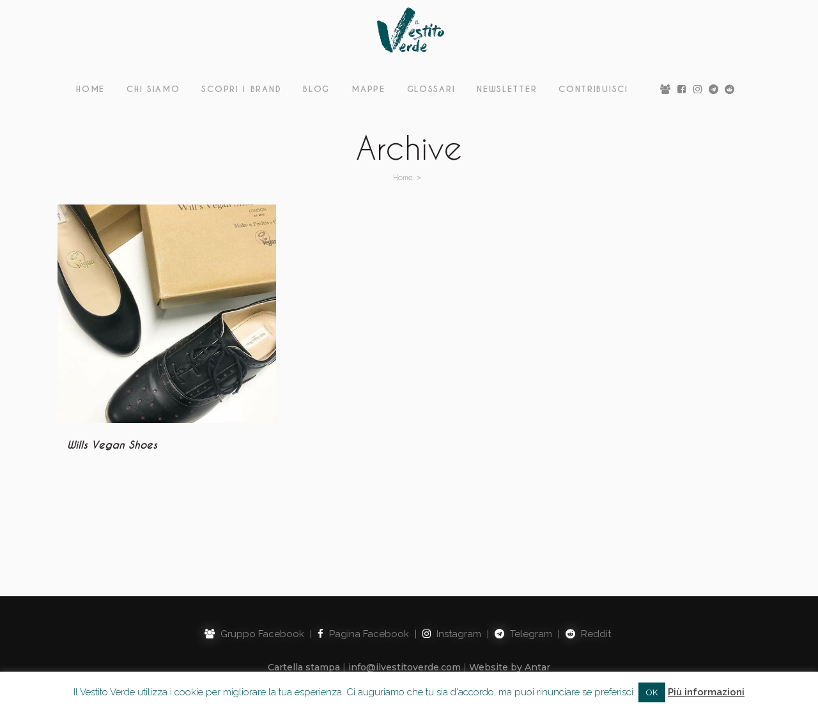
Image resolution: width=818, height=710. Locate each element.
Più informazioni (706, 692)
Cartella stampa (304, 667)
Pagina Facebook (368, 634)
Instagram (457, 634)
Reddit (594, 634)
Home (403, 176)
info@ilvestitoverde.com (404, 667)
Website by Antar (509, 667)
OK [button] (652, 692)
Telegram (529, 634)
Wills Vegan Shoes (112, 445)
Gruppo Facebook (261, 634)
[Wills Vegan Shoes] (167, 314)
